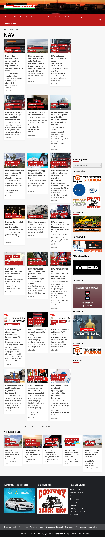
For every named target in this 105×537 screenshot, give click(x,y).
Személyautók (50, 442)
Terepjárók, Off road (77, 511)
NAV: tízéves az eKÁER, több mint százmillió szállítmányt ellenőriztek (58, 61)
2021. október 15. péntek (14, 342)
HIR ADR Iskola (75, 489)
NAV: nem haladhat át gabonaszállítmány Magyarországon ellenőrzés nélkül (59, 274)
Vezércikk (17, 50)
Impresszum (84, 17)
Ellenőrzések (10, 48)
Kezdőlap (9, 17)
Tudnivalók (9, 216)
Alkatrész (48, 439)
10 (43, 426)
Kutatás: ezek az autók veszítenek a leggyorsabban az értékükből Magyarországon (72, 454)
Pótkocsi (73, 505)
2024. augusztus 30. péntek (38, 181)
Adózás (54, 45)
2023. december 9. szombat (15, 279)
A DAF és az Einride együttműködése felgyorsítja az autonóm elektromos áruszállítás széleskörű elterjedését (92, 457)
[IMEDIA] (87, 267)
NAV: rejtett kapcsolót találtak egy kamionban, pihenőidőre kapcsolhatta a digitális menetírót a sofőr (14, 63)
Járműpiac (74, 439)
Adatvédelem (10, 23)
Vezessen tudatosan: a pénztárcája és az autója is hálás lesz (52, 453)
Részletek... (8, 91)
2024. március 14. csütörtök (15, 230)
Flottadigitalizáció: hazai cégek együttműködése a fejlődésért (32, 453)
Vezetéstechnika (51, 445)
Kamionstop (74, 499)
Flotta (28, 440)
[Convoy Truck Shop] (52, 501)
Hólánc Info (74, 496)
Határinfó (16, 256)
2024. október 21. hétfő (13, 181)
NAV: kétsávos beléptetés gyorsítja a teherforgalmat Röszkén (13, 272)
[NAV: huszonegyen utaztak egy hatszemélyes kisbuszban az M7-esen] (14, 319)
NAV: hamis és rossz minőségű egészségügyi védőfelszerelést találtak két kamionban (59, 391)
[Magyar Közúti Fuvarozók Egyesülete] (79, 190)
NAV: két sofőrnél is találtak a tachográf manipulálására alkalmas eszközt (13, 116)
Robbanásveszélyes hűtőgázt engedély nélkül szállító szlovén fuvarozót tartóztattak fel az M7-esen (59, 118)
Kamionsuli (74, 502)
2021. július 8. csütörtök (36, 335)
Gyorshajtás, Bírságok (57, 17)
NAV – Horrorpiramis (37, 222)
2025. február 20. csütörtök (14, 122)
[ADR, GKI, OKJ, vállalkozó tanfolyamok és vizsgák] (87, 179)
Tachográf (9, 50)
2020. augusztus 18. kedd (37, 396)
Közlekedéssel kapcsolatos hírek (14, 262)
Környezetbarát (10, 442)
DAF (87, 442)
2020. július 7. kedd (58, 401)
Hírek (17, 48)
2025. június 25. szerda (36, 66)
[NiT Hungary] (92, 190)
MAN (7, 445)
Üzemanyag (72, 17)
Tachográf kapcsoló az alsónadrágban (36, 113)
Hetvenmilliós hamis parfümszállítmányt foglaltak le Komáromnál (14, 389)
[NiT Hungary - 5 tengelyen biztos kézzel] (87, 327)
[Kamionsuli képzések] (87, 246)
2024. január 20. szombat (60, 234)
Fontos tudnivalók (38, 17)
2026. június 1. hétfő (12, 73)
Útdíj (16, 17)
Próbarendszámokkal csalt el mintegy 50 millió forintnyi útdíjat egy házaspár (14, 174)
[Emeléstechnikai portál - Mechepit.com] (87, 224)
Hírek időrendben (76, 493)
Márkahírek (14, 445)
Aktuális (54, 104)
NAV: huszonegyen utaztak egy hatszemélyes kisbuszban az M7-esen (13, 334)
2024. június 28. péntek (59, 183)
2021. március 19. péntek (60, 335)
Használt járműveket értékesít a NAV (60, 330)
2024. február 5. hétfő (36, 225)
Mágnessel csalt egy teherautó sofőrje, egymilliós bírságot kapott (36, 174)
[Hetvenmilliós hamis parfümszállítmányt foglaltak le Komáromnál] (14, 376)
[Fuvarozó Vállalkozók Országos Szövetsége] (79, 202)
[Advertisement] (88, 395)
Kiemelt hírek (62, 261)
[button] (100, 20)
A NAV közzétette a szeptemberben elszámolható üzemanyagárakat (36, 389)
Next (48, 426)
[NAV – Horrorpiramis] (37, 212)
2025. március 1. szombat (60, 68)
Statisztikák (69, 442)
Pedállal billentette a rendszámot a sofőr (37, 330)
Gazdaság (55, 48)
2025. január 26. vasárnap (37, 117)
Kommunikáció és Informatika (31, 444)
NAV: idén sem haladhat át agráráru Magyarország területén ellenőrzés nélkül (60, 227)
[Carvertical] (19, 501)
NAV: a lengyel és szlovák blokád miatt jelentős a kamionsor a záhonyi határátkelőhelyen (37, 274)
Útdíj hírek (74, 515)
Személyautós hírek (77, 508)
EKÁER (54, 375)
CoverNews (74, 533)
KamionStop (25, 17)
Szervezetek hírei (57, 380)
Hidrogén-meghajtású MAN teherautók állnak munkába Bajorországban (12, 454)
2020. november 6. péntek (14, 396)
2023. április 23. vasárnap (60, 281)
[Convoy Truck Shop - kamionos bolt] (93, 202)
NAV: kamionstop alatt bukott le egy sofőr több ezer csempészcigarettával (37, 60)
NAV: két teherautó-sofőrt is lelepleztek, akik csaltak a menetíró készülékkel (60, 175)
